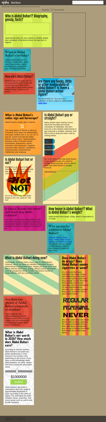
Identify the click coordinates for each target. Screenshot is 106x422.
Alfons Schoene (65, 242)
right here (42, 103)
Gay (46, 141)
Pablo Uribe (59, 240)
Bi (45, 153)
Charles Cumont (55, 237)
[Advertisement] (69, 44)
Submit (18, 381)
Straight (48, 147)
